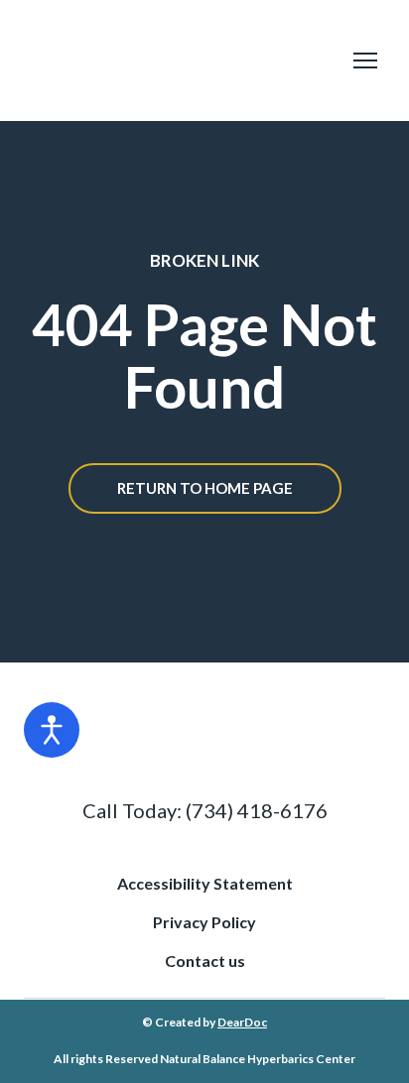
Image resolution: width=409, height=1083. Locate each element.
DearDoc (242, 1022)
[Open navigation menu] (365, 60)
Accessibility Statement (205, 883)
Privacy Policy (204, 921)
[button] (204, 488)
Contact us (205, 960)
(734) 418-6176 (257, 810)
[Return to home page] (184, 60)
